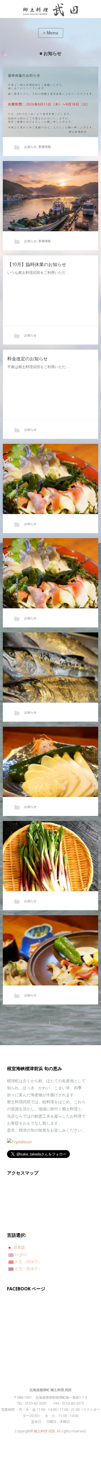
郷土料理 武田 (44, 1431)
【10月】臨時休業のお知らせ (36, 264)
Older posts (37, 1022)
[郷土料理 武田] (50, 9)
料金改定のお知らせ (27, 358)
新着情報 (44, 147)
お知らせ (30, 147)
